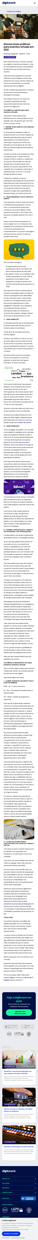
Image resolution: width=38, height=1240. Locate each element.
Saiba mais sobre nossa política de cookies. (15, 1229)
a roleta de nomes (24, 422)
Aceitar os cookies (11, 1234)
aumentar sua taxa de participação (17, 904)
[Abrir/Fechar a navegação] (35, 3)
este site (26, 411)
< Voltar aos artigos (13, 11)
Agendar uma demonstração (20, 1012)
